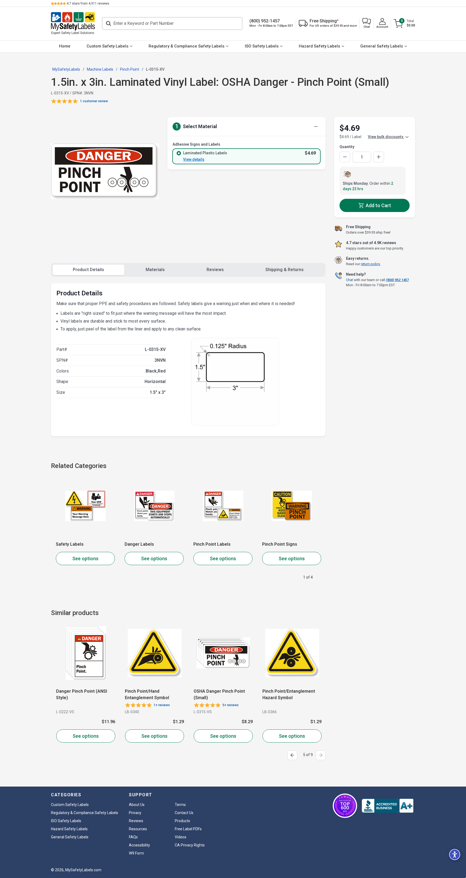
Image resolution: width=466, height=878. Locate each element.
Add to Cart (378, 205)
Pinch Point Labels (212, 544)
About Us (137, 804)
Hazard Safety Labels (319, 46)
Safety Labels (70, 544)
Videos (180, 837)
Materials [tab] (155, 269)
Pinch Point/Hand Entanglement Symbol (147, 694)
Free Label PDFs (188, 829)
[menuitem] (64, 46)
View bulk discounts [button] (386, 137)
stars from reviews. (88, 3)
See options (85, 558)
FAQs (133, 837)
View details (193, 159)
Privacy (135, 813)
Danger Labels (139, 544)
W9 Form (136, 853)
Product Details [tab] (88, 269)
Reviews (136, 821)
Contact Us (184, 813)
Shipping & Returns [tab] (284, 269)
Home (64, 46)
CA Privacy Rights (190, 845)
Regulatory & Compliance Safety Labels (186, 46)
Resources (138, 829)
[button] (367, 23)
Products (182, 821)
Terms (180, 804)
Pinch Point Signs (279, 544)
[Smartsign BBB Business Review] (387, 806)
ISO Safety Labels (262, 46)
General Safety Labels (381, 46)
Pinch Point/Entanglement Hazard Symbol (288, 694)
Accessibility (139, 845)
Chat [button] (349, 280)
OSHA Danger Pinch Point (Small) (219, 694)
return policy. (371, 264)
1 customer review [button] (94, 101)
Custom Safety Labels (107, 46)
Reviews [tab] (215, 269)
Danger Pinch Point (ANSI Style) (81, 694)
